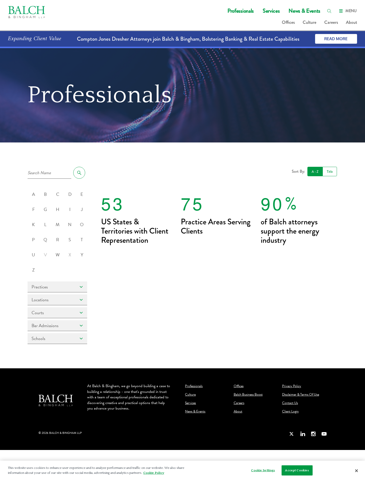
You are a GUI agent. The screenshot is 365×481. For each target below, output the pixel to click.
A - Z (315, 171)
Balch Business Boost (248, 394)
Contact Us (290, 403)
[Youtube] (324, 433)
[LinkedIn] (302, 433)
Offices (288, 22)
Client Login (290, 411)
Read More (336, 38)
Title (330, 171)
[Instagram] (313, 433)
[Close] (356, 471)
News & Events (304, 11)
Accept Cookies (297, 470)
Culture (309, 22)
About (351, 22)
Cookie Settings (263, 470)
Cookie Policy (153, 472)
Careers (331, 22)
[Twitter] (291, 433)
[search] (329, 11)
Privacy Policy (291, 386)
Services (271, 11)
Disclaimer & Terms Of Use (300, 394)
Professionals (240, 11)
